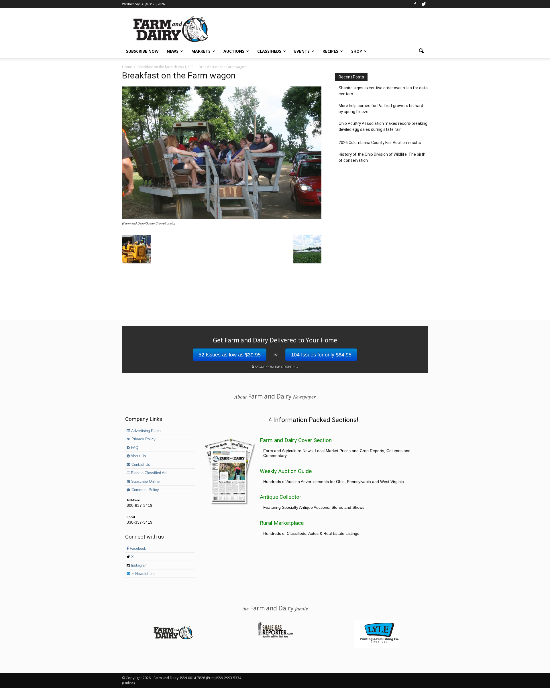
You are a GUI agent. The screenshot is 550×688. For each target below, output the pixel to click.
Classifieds (269, 51)
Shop (356, 51)
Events (302, 51)
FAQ (134, 448)
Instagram (139, 565)
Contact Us (140, 465)
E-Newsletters (142, 574)
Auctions (233, 51)
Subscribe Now (142, 51)
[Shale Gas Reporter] (275, 636)
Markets (201, 51)
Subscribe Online (145, 482)
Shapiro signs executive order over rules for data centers (383, 91)
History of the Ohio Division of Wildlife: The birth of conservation (382, 157)
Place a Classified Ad (148, 473)
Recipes (330, 51)
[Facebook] (415, 4)
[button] (421, 51)
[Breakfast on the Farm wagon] (221, 218)
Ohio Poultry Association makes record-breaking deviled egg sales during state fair (383, 126)
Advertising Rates (145, 431)
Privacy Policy (143, 439)
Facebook (137, 549)
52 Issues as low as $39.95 (230, 355)
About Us (138, 456)
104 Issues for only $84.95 (321, 355)
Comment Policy (144, 490)
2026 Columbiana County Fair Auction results (380, 142)
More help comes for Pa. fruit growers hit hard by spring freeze (381, 108)
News (172, 51)
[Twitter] (423, 4)
